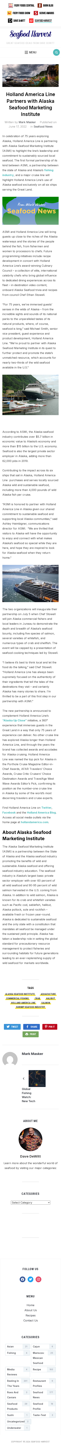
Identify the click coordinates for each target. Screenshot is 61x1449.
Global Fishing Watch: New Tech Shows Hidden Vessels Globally (28, 1095)
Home (30, 1305)
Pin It (52, 1026)
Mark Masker (27, 122)
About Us (30, 1310)
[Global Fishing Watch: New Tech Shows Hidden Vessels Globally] (37, 1078)
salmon (45, 1003)
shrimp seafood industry (30, 1007)
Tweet (14, 1026)
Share (33, 1026)
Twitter (46, 807)
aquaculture (48, 994)
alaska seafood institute (20, 994)
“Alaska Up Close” (14, 720)
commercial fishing (17, 998)
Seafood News (43, 126)
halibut (50, 998)
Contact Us (30, 1320)
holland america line (23, 1003)
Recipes (31, 1315)
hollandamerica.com (34, 822)
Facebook (9, 812)
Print (33, 1034)
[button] (30, 52)
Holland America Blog (41, 812)
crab (37, 998)
